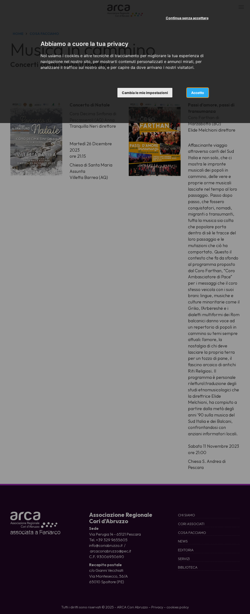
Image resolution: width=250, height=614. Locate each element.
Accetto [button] (197, 93)
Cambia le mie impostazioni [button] (145, 93)
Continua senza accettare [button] (187, 18)
